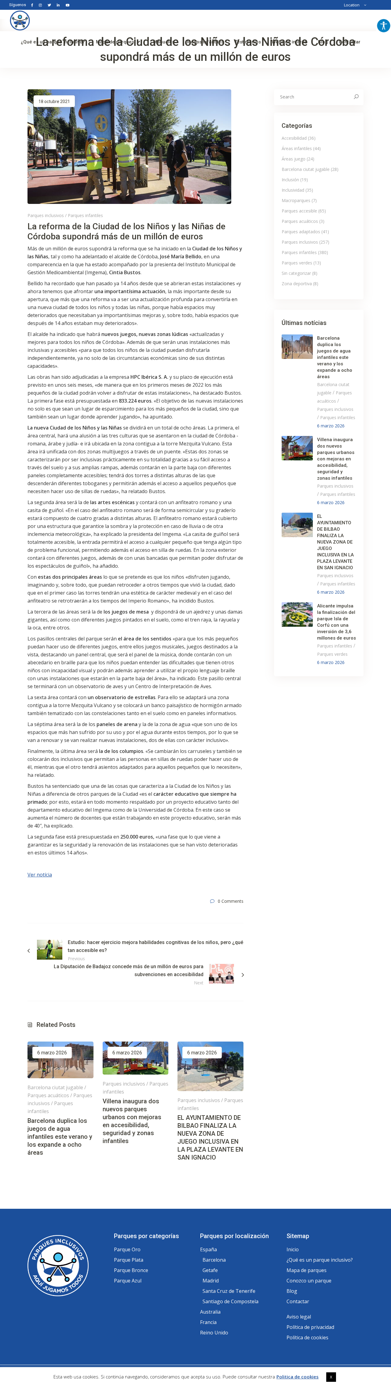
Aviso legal (299, 1316)
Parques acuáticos (48, 1095)
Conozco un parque (309, 1280)
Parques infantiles (85, 215)
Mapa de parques (307, 1270)
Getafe (210, 1270)
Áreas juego (293, 159)
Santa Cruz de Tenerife (229, 1291)
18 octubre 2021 (54, 101)
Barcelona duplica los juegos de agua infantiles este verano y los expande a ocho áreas (59, 1136)
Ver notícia (39, 874)
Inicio (293, 1249)
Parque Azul (127, 1280)
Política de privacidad (310, 1327)
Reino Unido (214, 1332)
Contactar (298, 1301)
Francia (208, 1322)
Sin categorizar (296, 273)
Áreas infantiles (297, 148)
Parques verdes (297, 263)
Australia (210, 1311)
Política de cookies (307, 1337)
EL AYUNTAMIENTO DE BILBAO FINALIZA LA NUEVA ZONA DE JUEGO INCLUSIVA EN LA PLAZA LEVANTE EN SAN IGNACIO (335, 542)
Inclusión (290, 180)
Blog (292, 1291)
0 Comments (230, 901)
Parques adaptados (301, 231)
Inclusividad (293, 190)
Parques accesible (299, 211)
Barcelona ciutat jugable (55, 1087)
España (208, 1249)
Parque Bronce (131, 1270)
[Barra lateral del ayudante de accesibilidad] (383, 25)
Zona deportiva (297, 283)
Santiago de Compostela (230, 1301)
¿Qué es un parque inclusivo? (320, 1259)
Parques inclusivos (45, 215)
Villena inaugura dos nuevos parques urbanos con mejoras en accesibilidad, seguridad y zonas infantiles (335, 459)
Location (351, 5)
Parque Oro (127, 1249)
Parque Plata (128, 1259)
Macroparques (296, 200)
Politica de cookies (297, 1377)
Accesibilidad (294, 138)
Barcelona (214, 1259)
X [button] (331, 1377)
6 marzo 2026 (52, 1053)
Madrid (211, 1280)
